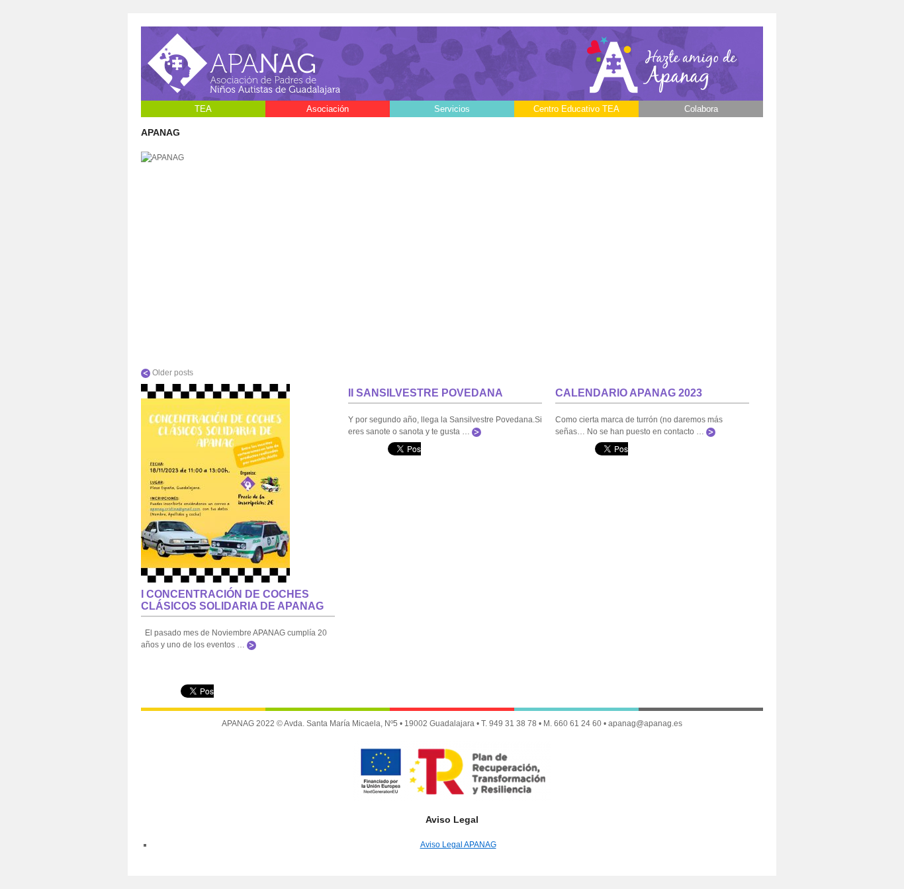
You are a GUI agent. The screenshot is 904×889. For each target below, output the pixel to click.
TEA (203, 109)
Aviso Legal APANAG (458, 844)
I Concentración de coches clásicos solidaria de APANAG (232, 600)
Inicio (203, 125)
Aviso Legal (327, 125)
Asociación (327, 109)
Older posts (171, 372)
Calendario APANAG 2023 (628, 392)
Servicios (452, 109)
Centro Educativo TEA (576, 109)
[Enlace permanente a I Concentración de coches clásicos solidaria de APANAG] (215, 579)
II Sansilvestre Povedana (425, 392)
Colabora (701, 109)
